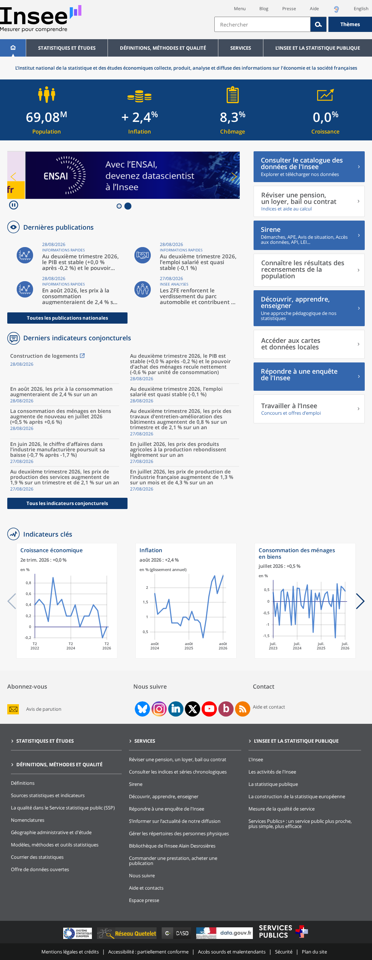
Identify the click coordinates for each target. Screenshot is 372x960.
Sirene (135, 784)
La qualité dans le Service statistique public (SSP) (63, 807)
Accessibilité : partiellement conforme (148, 951)
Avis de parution (43, 709)
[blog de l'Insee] (226, 708)
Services (240, 48)
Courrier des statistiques (37, 857)
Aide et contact (269, 706)
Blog (263, 8)
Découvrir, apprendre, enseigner (163, 796)
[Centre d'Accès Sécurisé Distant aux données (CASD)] (177, 938)
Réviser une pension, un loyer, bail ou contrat (177, 759)
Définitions (23, 783)
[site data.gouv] (225, 938)
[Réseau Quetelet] (127, 938)
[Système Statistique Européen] (78, 938)
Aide (314, 8)
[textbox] (262, 24)
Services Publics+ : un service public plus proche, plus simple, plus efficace (300, 823)
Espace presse (144, 900)
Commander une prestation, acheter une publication (173, 860)
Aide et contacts (146, 888)
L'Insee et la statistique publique (317, 48)
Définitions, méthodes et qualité (163, 48)
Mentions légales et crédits (70, 951)
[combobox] (293, 24)
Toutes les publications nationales (67, 318)
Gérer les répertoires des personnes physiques (179, 833)
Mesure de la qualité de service (281, 808)
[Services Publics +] (283, 938)
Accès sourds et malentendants (232, 951)
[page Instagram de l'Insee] (158, 709)
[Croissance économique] (67, 656)
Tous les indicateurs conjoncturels (67, 503)
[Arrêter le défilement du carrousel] (13, 206)
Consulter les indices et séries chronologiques (178, 771)
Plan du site (314, 951)
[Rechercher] (319, 24)
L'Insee (255, 759)
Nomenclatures (27, 820)
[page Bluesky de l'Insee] (141, 709)
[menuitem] (13, 48)
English (361, 8)
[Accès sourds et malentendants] (336, 11)
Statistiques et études (67, 48)
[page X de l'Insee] (192, 709)
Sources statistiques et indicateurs (48, 795)
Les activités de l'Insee (272, 771)
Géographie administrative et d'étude (51, 832)
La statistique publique (273, 784)
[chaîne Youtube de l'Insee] (209, 709)
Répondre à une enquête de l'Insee (166, 808)
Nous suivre (142, 875)
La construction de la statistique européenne (296, 796)
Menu (240, 8)
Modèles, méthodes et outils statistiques (54, 844)
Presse (289, 8)
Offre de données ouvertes (40, 869)
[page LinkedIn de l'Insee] (176, 709)
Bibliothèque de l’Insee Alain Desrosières (172, 845)
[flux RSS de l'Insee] (242, 709)
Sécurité (283, 951)
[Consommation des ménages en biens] (305, 656)
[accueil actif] (13, 48)
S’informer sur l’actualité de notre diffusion (175, 821)
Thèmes (350, 24)
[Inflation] (186, 656)
